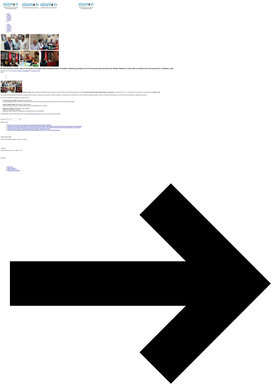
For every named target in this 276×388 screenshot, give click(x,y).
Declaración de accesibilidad (13, 170)
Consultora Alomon (35, 70)
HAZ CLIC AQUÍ (34, 113)
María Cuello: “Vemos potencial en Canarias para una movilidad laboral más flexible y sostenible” (29, 125)
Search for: (3, 119)
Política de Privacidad (12, 169)
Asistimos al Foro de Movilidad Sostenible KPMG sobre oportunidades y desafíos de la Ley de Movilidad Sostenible (33, 130)
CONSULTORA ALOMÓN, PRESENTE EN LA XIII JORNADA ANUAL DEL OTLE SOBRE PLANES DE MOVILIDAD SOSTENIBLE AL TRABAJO (44, 127)
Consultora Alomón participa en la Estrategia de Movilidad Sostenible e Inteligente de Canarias (28, 128)
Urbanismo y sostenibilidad (23, 70)
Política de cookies (11, 168)
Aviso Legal (10, 166)
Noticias (14, 70)
